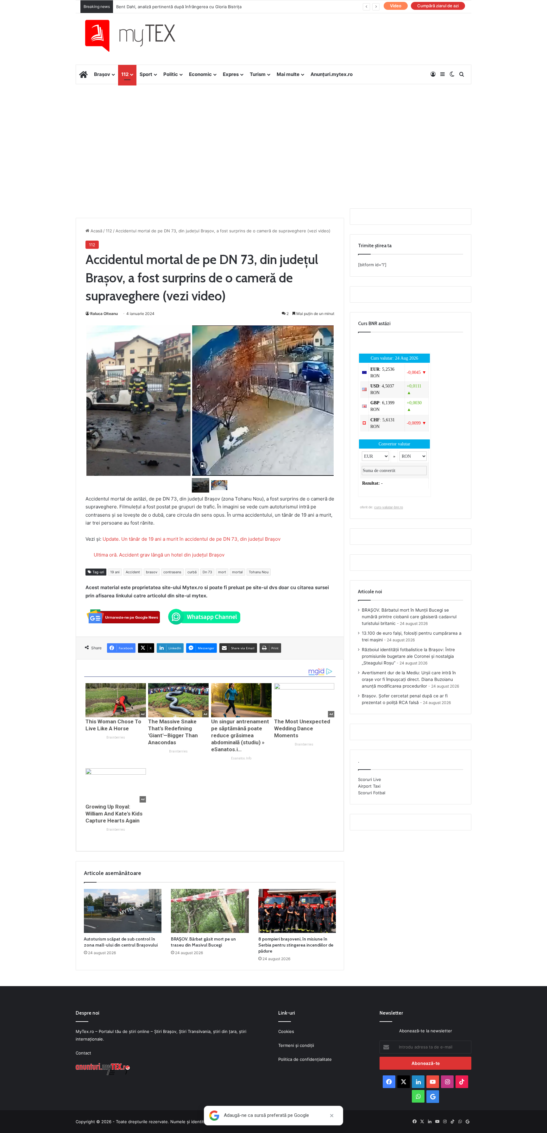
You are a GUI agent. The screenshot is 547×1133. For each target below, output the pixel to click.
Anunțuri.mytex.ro (332, 74)
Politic (170, 74)
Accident (133, 572)
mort (222, 572)
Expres (231, 74)
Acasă (95, 230)
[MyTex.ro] (136, 36)
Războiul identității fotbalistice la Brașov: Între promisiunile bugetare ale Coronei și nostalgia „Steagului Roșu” (408, 656)
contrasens (172, 572)
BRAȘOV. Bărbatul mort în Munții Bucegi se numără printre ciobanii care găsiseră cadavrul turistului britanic (409, 616)
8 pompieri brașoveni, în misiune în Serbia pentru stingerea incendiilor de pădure (295, 945)
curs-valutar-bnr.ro (388, 507)
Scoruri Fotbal (371, 792)
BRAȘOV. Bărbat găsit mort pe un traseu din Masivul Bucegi (203, 942)
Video (395, 5)
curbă (192, 572)
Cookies (286, 1031)
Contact (83, 1052)
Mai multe (288, 74)
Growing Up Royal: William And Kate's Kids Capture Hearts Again (113, 813)
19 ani (115, 572)
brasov (151, 572)
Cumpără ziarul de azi (438, 5)
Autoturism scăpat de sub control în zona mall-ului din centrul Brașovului (121, 942)
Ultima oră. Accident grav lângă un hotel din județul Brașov (159, 555)
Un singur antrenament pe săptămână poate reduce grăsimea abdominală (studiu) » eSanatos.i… (240, 735)
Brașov (102, 74)
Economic (200, 74)
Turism (258, 74)
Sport (146, 74)
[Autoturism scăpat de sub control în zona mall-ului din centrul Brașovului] (122, 911)
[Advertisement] (273, 135)
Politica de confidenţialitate (305, 1059)
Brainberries (115, 737)
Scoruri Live (369, 779)
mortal (237, 572)
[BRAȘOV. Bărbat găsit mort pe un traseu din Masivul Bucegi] (209, 911)
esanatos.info (241, 758)
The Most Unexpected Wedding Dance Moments (302, 728)
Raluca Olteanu (104, 313)
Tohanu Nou (258, 572)
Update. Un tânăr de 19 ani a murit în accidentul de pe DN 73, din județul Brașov (191, 539)
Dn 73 (207, 572)
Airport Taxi (369, 786)
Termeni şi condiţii (296, 1045)
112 (125, 74)
